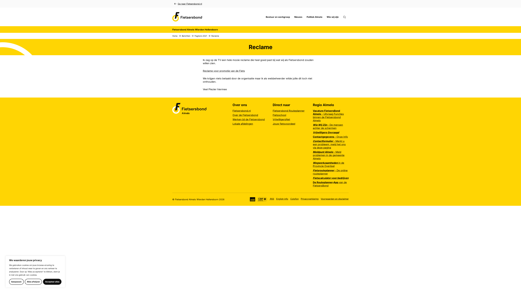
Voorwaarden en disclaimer (335, 199)
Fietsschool (279, 115)
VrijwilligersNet (281, 119)
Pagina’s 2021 (201, 36)
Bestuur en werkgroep (278, 17)
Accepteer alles (52, 282)
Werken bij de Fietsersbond (249, 119)
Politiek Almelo (314, 17)
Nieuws (298, 17)
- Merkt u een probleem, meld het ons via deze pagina (329, 144)
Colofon (294, 199)
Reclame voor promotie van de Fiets (224, 70)
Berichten (186, 36)
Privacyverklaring (310, 199)
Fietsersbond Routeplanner (289, 110)
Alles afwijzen (33, 282)
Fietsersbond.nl (242, 110)
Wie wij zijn (333, 17)
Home (174, 36)
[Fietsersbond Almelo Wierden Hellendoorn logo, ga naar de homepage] (187, 17)
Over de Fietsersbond (245, 115)
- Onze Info (330, 136)
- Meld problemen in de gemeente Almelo (328, 155)
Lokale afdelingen (243, 123)
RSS (271, 199)
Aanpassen (16, 282)
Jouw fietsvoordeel (284, 123)
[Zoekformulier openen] (346, 17)
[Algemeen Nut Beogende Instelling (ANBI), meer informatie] (252, 199)
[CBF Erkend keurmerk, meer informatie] (262, 199)
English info (282, 199)
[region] (35, 272)
